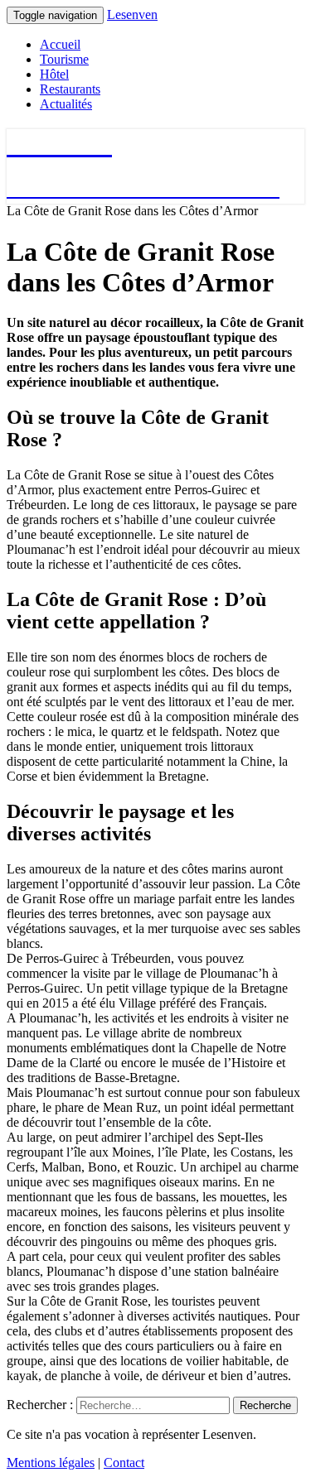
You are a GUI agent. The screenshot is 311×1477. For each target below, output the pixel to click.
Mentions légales (51, 1462)
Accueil (60, 44)
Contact (124, 1462)
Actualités (66, 104)
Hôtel (54, 74)
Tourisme (64, 59)
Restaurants (70, 89)
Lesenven (132, 14)
